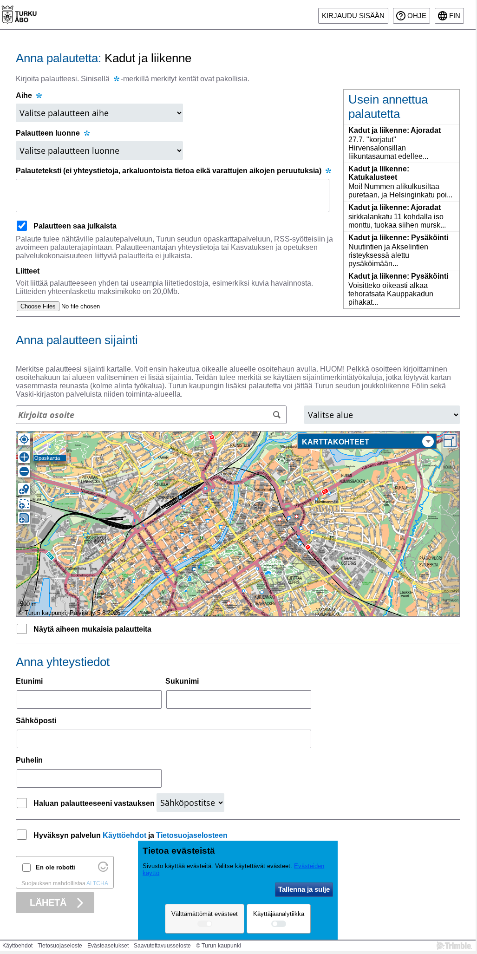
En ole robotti (55, 867)
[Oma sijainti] (24, 439)
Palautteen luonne (49, 133)
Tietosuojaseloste (60, 945)
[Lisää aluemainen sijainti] (24, 518)
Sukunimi (182, 681)
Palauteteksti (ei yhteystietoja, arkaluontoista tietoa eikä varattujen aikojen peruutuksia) (169, 171)
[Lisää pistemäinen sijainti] (24, 489)
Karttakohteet (335, 442)
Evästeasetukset (108, 945)
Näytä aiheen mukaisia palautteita (92, 629)
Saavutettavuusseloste (162, 945)
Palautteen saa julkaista (75, 226)
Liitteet (27, 271)
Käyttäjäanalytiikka (278, 913)
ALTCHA (97, 883)
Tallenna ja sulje (304, 889)
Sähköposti (36, 721)
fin (454, 16)
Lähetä (48, 902)
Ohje (416, 16)
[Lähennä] (24, 457)
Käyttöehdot (124, 835)
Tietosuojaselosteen (192, 835)
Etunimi (29, 681)
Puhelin (29, 760)
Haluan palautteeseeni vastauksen (95, 803)
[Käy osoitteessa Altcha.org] (103, 869)
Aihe (24, 95)
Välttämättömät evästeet (204, 913)
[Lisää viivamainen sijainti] (24, 503)
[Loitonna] (24, 471)
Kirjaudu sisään (353, 16)
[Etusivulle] (19, 14)
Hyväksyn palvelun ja (130, 835)
